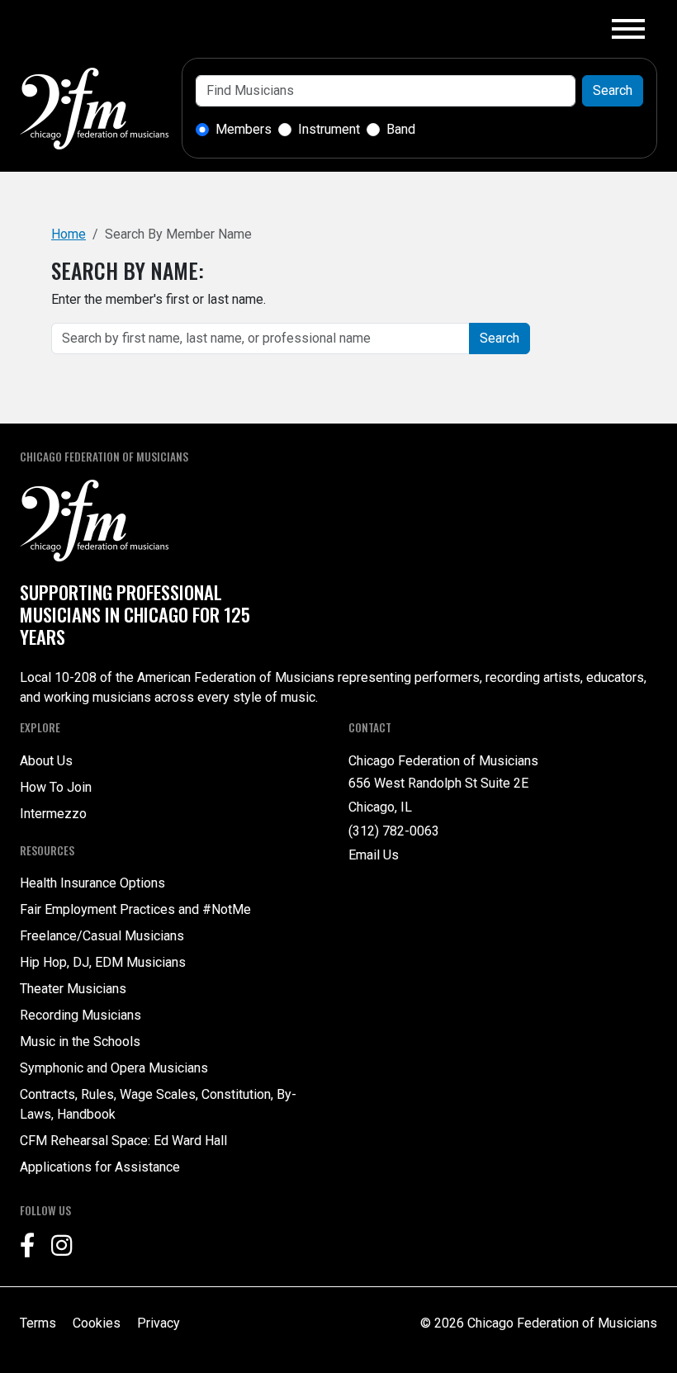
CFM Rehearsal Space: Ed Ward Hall (123, 1140)
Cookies (97, 1323)
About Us (46, 761)
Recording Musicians (80, 1015)
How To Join (56, 787)
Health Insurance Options (92, 883)
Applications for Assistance (100, 1167)
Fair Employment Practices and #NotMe (135, 909)
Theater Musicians (73, 989)
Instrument (329, 129)
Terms (38, 1323)
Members (243, 129)
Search (612, 90)
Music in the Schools (80, 1041)
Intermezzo (53, 813)
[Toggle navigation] (628, 29)
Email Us (373, 855)
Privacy (158, 1323)
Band (400, 129)
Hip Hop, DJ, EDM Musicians (103, 962)
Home (68, 234)
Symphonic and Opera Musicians (114, 1068)
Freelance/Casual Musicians (102, 936)
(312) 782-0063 (393, 831)
